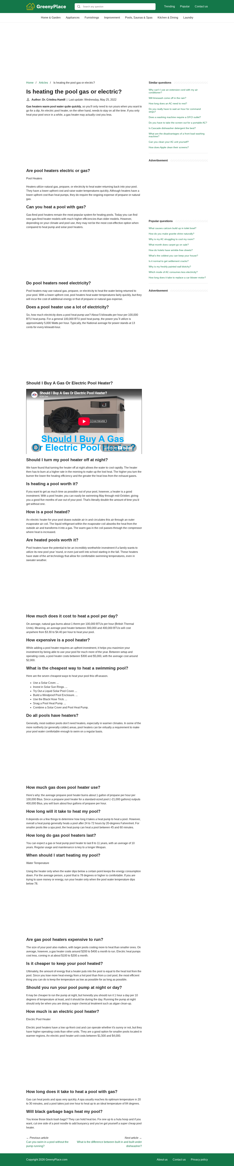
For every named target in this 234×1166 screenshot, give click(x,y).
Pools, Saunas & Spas (138, 17)
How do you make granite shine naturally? (171, 233)
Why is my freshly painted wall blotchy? (170, 266)
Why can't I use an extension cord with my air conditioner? (173, 91)
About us (162, 1159)
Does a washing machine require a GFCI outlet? (175, 117)
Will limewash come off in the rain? (167, 98)
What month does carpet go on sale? (169, 244)
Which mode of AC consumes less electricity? (173, 272)
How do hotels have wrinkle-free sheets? (171, 250)
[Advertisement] (117, 52)
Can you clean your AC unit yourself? (169, 141)
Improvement (112, 17)
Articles (43, 82)
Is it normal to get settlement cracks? (169, 261)
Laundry (188, 17)
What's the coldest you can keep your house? (173, 255)
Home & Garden (51, 17)
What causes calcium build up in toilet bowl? (172, 228)
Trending (169, 6)
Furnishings (92, 17)
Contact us (201, 6)
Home (30, 82)
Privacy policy (199, 1159)
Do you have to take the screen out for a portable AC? (178, 122)
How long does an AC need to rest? (168, 103)
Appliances (72, 17)
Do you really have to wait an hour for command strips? (175, 110)
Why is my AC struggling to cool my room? (171, 239)
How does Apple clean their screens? (169, 147)
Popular (185, 6)
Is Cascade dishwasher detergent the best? (172, 128)
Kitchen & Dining (168, 17)
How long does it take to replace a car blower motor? (177, 277)
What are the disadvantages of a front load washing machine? (177, 135)
